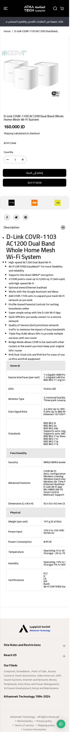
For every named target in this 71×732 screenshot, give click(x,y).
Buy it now (34, 182)
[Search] (55, 8)
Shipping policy (46, 725)
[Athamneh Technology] (34, 8)
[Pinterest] (25, 217)
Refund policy (25, 720)
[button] (6, 8)
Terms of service (24, 725)
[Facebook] (7, 217)
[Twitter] (16, 217)
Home (7, 31)
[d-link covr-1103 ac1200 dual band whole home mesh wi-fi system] (31, 73)
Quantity (8, 152)
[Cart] (62, 8)
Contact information (34, 729)
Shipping (9, 133)
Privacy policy (44, 720)
